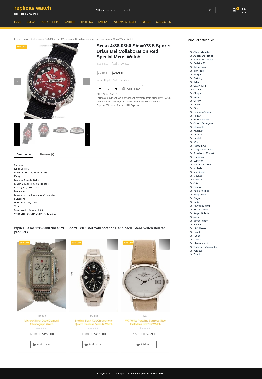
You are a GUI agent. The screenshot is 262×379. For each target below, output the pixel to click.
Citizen (197, 97)
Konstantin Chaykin (204, 153)
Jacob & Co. (200, 145)
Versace (197, 250)
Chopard (198, 93)
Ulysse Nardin (201, 243)
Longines (198, 156)
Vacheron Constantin (205, 246)
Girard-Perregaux (203, 123)
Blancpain (198, 70)
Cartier (197, 89)
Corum (197, 100)
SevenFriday (200, 220)
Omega (197, 179)
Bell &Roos (199, 67)
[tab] (23, 154)
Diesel (196, 104)
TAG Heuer (199, 228)
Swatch (197, 224)
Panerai (197, 186)
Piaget (197, 198)
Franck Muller (201, 119)
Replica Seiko (30, 39)
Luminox (198, 160)
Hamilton (198, 130)
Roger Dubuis (201, 213)
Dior (195, 108)
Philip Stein (199, 194)
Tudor (196, 235)
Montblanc (199, 171)
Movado (197, 175)
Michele (42, 315)
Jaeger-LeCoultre (203, 149)
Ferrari (197, 115)
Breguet (197, 74)
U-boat (197, 239)
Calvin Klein (200, 85)
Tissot (196, 231)
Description (24, 154)
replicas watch (32, 8)
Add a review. (120, 63)
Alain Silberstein (202, 52)
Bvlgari (197, 82)
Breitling (93, 315)
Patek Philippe (201, 190)
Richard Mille (200, 209)
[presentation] (17, 81)
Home (17, 39)
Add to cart (133, 88)
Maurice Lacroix (202, 164)
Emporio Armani (202, 112)
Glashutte (198, 127)
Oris (195, 183)
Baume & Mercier (203, 59)
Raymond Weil (201, 205)
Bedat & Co (199, 63)
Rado (196, 201)
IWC (145, 315)
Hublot (197, 138)
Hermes (197, 134)
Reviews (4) (47, 154)
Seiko (196, 216)
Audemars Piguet (203, 55)
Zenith (197, 254)
